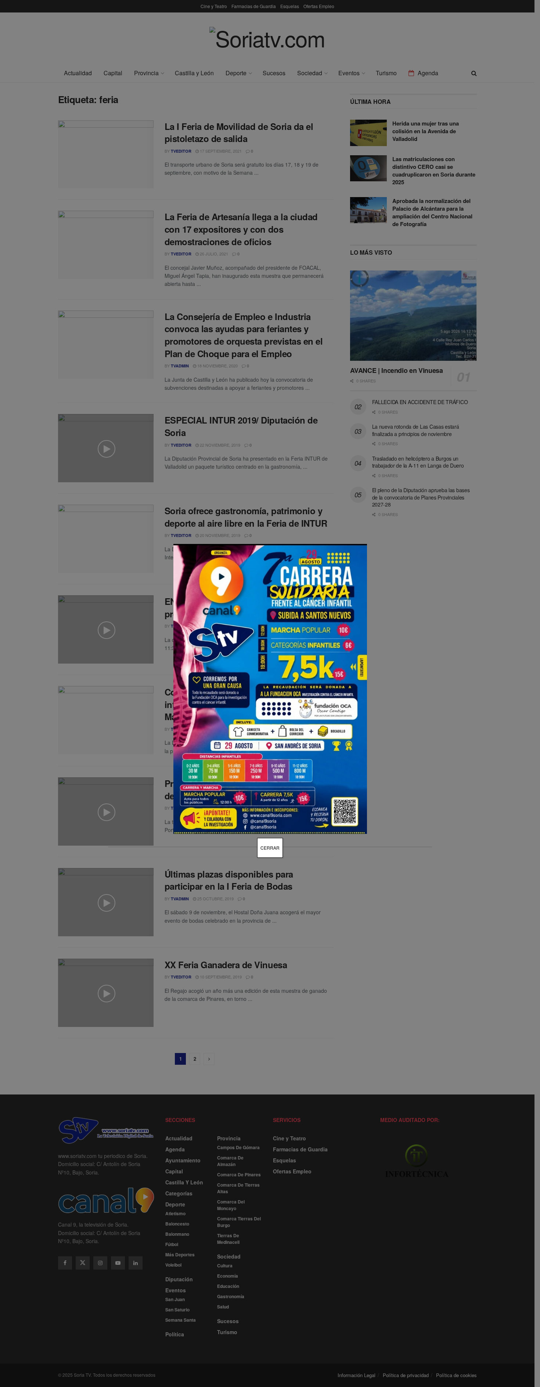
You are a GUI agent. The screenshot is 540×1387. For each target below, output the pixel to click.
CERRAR (270, 848)
